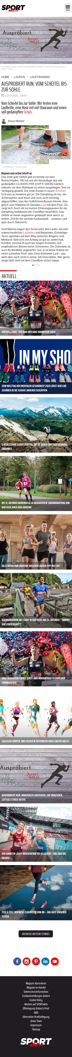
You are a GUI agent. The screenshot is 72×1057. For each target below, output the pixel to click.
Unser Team (36, 1021)
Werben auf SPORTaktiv (36, 1004)
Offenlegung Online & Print (36, 1008)
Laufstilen (29, 232)
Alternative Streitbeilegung (36, 1016)
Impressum (36, 1025)
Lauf (44, 204)
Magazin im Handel (36, 987)
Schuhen (60, 190)
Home (5, 77)
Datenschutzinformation (36, 991)
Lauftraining (40, 77)
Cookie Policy (36, 1000)
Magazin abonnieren (36, 983)
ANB (36, 1012)
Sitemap (36, 1029)
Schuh (28, 111)
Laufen (19, 77)
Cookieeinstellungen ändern (36, 995)
